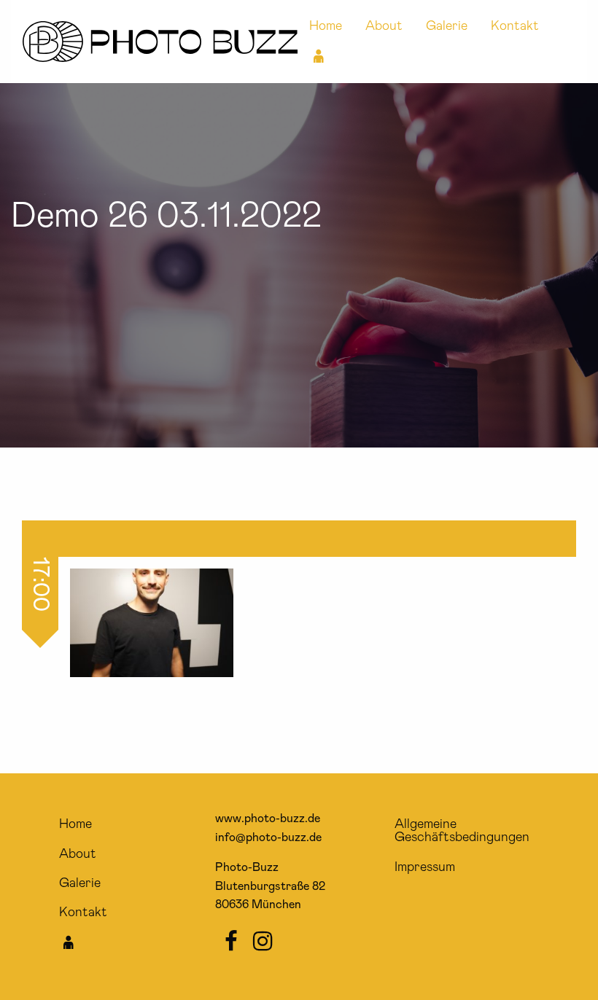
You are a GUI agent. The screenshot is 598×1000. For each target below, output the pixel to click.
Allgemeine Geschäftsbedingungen (462, 831)
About (384, 26)
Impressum (425, 867)
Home (325, 26)
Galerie (446, 26)
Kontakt (515, 26)
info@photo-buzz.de (268, 837)
